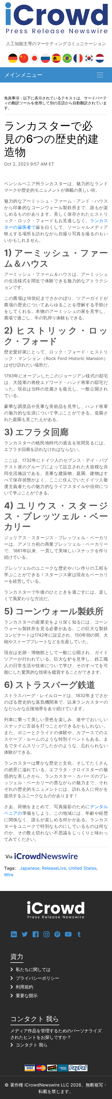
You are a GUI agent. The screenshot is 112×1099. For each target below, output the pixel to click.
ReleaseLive (54, 868)
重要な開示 (27, 995)
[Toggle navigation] (100, 74)
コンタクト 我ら (32, 1045)
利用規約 (24, 987)
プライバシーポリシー (37, 978)
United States (83, 868)
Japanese (29, 868)
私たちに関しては (33, 969)
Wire (8, 874)
